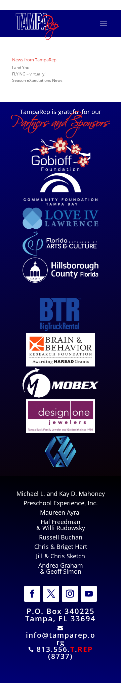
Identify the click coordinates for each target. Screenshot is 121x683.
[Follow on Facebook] (32, 594)
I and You (20, 67)
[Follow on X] (51, 594)
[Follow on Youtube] (89, 594)
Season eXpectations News (37, 80)
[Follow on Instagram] (70, 594)
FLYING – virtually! (28, 74)
